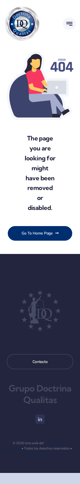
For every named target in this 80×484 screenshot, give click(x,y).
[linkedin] (40, 419)
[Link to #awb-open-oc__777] (69, 23)
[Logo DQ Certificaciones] (22, 6)
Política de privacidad (40, 453)
